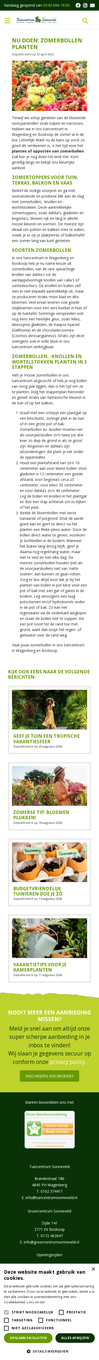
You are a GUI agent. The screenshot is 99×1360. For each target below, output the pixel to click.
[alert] (49, 1312)
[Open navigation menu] (9, 21)
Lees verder (36, 1302)
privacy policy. (68, 1062)
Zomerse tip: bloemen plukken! (41, 815)
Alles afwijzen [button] (75, 1338)
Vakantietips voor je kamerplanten (40, 967)
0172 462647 (52, 1235)
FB (78, 5)
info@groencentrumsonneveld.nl (51, 1241)
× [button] (93, 1269)
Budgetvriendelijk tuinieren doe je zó (38, 891)
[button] (49, 1351)
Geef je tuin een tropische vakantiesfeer (46, 738)
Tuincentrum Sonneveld (49, 1166)
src (85, 21)
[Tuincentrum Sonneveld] (37, 20)
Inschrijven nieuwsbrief (49, 1076)
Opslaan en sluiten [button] (28, 1338)
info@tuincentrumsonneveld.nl (51, 1197)
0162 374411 (52, 1190)
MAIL (92, 5)
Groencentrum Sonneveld (49, 1210)
